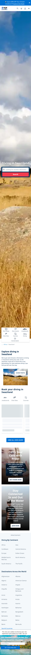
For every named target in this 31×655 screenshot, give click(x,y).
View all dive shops (15, 440)
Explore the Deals (18, 4)
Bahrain (4, 612)
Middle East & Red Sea (6, 558)
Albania (18, 576)
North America (20, 557)
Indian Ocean (20, 553)
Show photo (20, 373)
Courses (26, 400)
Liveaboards (5, 400)
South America (6, 564)
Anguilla (4, 589)
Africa (5, 344)
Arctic (3, 595)
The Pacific (19, 564)
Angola (18, 585)
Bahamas (19, 608)
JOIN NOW (15, 526)
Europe (4, 553)
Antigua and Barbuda (19, 590)
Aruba (17, 599)
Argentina (19, 595)
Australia (4, 603)
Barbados (5, 616)
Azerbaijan (5, 608)
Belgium (4, 620)
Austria (18, 603)
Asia (17, 545)
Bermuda (19, 624)
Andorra (4, 585)
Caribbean (5, 549)
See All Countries (7, 628)
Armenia (4, 599)
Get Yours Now (15, 480)
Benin (3, 624)
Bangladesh (19, 612)
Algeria (4, 581)
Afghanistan (5, 576)
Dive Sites (14, 400)
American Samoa (21, 581)
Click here (27, 652)
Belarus (18, 616)
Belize (17, 620)
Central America (21, 549)
